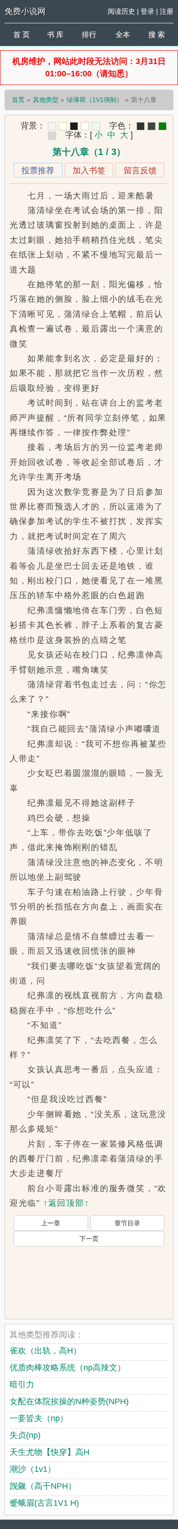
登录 (147, 11)
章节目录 (127, 1223)
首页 (18, 99)
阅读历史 (121, 11)
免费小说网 (25, 11)
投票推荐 (37, 170)
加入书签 (89, 170)
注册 (166, 11)
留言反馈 (140, 170)
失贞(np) (25, 1435)
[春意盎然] (162, 126)
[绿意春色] (96, 126)
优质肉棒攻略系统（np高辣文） (68, 1367)
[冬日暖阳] (52, 126)
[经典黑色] (140, 126)
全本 (122, 34)
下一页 (89, 1238)
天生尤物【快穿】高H (49, 1452)
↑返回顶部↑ (66, 1203)
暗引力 (22, 1384)
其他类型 (45, 99)
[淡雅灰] (151, 126)
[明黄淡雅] (63, 126)
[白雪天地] (85, 126)
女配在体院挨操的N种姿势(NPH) (69, 1401)
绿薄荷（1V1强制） (95, 99)
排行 (89, 34)
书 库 (55, 34)
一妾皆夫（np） (39, 1418)
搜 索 (156, 34)
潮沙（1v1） (33, 1469)
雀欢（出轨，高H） (45, 1350)
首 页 (21, 34)
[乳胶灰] (52, 136)
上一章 (50, 1223)
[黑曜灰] (74, 126)
